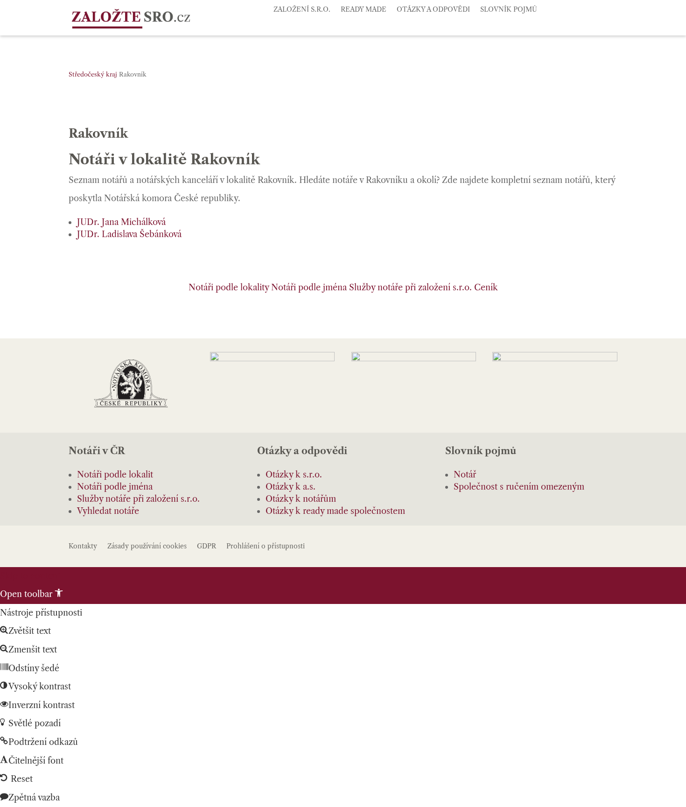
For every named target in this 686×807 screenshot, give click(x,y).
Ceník (486, 287)
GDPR (206, 546)
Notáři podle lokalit (115, 475)
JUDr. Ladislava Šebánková (129, 234)
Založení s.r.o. (301, 10)
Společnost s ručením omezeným (519, 487)
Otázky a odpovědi (433, 10)
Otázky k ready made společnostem (335, 511)
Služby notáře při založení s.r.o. (410, 287)
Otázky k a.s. (290, 487)
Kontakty (83, 546)
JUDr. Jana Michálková (121, 222)
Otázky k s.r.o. (294, 475)
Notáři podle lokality (229, 287)
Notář (465, 475)
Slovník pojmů (508, 10)
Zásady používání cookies (147, 546)
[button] (31, 594)
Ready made (363, 10)
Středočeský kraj (93, 74)
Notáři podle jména (309, 287)
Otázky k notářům (301, 499)
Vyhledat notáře (108, 511)
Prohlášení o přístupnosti (265, 546)
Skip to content (30, 576)
